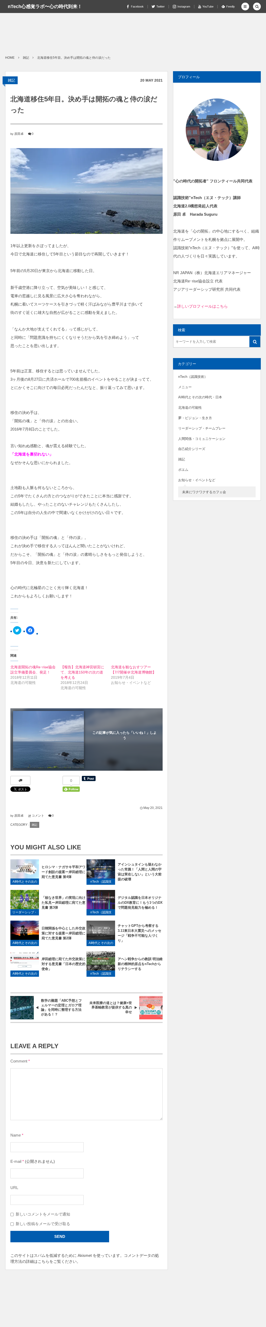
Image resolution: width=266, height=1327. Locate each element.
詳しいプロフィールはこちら (202, 306)
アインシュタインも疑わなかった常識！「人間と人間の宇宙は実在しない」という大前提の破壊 (140, 871)
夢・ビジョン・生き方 (195, 418)
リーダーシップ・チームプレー (24, 913)
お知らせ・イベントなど (196, 480)
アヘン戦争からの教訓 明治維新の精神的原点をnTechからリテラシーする (140, 964)
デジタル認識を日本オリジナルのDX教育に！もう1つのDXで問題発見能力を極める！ (140, 902)
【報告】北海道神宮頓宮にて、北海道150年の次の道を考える (82, 672)
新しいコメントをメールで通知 (43, 1214)
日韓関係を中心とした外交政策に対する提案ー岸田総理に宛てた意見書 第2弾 (63, 933)
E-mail (15, 1161)
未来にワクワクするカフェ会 (204, 492)
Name (15, 1135)
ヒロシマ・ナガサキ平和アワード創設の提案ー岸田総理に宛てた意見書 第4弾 (63, 872)
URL (14, 1188)
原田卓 (19, 134)
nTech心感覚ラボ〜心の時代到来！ (45, 6)
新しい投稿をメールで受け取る (43, 1224)
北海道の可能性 (190, 408)
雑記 (11, 80)
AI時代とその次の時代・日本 (24, 882)
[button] (245, 6)
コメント (38, 815)
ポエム (183, 470)
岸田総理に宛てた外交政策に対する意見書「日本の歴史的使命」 (63, 964)
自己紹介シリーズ (191, 449)
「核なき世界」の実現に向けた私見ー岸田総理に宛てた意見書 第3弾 (63, 902)
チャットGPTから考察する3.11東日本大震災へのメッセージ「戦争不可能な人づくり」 (139, 933)
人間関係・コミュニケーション (201, 439)
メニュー (185, 387)
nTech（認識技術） (100, 882)
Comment (18, 1061)
